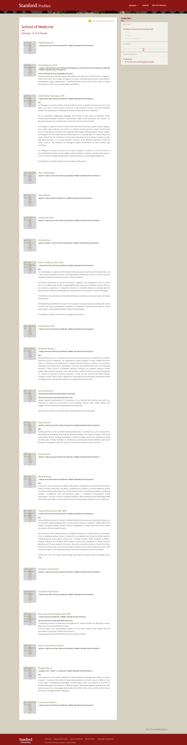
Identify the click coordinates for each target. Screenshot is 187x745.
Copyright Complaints (105, 739)
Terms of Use (90, 739)
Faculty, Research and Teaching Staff (139, 29)
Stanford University (30, 741)
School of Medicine (130, 54)
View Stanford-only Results (103, 21)
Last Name (127, 44)
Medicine (128, 59)
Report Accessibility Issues (156, 729)
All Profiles (127, 24)
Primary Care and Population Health (140, 62)
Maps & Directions (60, 739)
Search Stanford (76, 739)
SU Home (48, 739)
